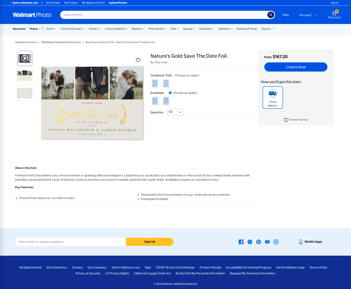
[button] (296, 120)
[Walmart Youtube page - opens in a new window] (267, 241)
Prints (50, 28)
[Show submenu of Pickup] (40, 28)
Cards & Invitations (26, 42)
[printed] (166, 101)
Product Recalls (210, 267)
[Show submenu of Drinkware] (213, 28)
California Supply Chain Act (152, 273)
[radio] (24, 58)
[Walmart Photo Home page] (32, 15)
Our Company (97, 267)
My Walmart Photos (93, 2)
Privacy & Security (88, 273)
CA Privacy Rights (117, 273)
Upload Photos (118, 2)
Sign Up (149, 241)
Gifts (173, 28)
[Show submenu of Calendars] (232, 28)
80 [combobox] (171, 112)
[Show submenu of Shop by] (272, 28)
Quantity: (157, 112)
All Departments (30, 267)
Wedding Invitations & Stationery (61, 42)
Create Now (296, 67)
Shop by (266, 28)
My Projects (71, 2)
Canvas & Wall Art (115, 28)
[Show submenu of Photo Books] (165, 28)
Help (286, 15)
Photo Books (156, 28)
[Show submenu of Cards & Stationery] (84, 28)
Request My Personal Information (252, 273)
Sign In (334, 2)
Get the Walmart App (290, 267)
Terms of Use (318, 267)
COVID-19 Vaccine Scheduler (175, 267)
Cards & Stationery (71, 28)
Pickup (34, 28)
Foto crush (161, 62)
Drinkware (205, 28)
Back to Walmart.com (25, 2)
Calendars (224, 28)
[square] (155, 83)
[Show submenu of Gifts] (178, 28)
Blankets (137, 28)
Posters (93, 28)
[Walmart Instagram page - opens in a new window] (276, 241)
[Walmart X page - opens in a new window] (249, 241)
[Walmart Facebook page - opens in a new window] (241, 241)
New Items (19, 28)
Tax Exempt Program (257, 267)
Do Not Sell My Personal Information (200, 273)
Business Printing (247, 28)
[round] (166, 83)
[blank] (155, 101)
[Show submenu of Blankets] (143, 28)
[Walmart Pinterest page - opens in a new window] (258, 241)
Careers (77, 267)
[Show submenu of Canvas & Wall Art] (127, 28)
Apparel (187, 28)
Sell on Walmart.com (126, 267)
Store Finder (53, 2)
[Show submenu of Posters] (100, 28)
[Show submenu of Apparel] (194, 28)
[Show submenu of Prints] (55, 28)
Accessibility (234, 267)
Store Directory (56, 267)
